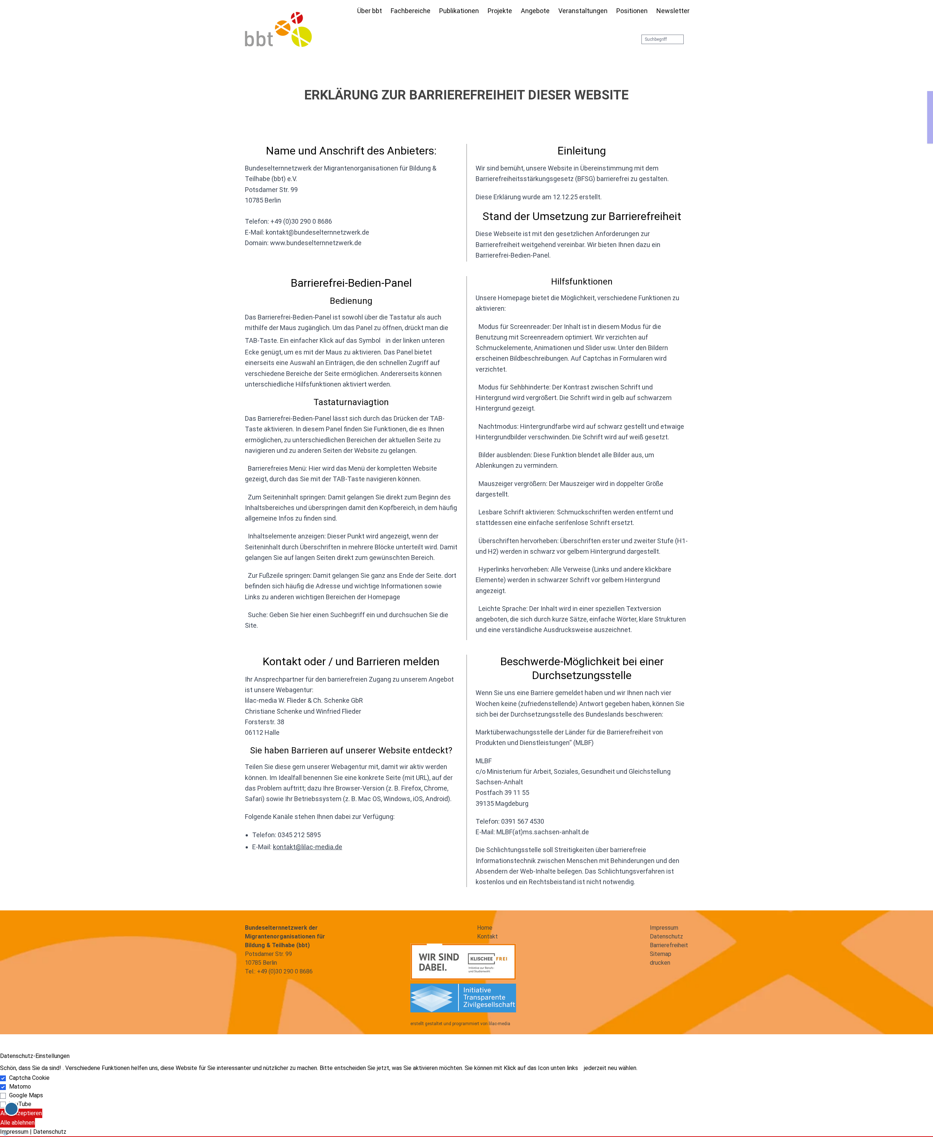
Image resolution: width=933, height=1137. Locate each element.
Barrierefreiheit (669, 945)
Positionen (632, 11)
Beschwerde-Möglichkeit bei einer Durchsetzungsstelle (582, 668)
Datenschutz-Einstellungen (35, 1055)
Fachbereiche (410, 11)
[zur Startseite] (278, 29)
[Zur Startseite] (348, 11)
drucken (660, 962)
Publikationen (459, 11)
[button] (466, 1136)
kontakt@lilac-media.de (307, 847)
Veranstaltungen (583, 11)
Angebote (535, 11)
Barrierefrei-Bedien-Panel (351, 283)
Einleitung (582, 150)
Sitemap (660, 953)
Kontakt (487, 936)
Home (484, 927)
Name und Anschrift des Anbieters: (351, 150)
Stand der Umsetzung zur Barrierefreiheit (582, 216)
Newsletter (673, 11)
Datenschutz (666, 936)
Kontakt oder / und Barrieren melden (351, 661)
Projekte (500, 11)
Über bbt (369, 11)
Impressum (664, 927)
